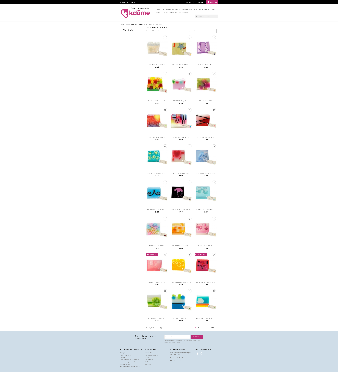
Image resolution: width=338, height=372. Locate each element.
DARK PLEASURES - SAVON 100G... (181, 209)
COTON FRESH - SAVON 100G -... (156, 173)
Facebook (197, 354)
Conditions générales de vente (129, 359)
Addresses (148, 362)
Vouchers (148, 364)
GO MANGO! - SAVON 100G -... (181, 246)
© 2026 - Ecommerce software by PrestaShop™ (169, 370)
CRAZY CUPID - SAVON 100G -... (181, 173)
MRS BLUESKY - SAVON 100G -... (205, 318)
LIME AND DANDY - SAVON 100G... (156, 318)
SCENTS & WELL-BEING (207, 9)
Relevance (204, 31)
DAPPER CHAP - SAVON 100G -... (156, 209)
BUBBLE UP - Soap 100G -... (206, 101)
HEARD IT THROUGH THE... (205, 246)
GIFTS (158, 13)
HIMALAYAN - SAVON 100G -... (156, 282)
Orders (147, 357)
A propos (123, 353)
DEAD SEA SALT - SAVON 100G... (205, 209)
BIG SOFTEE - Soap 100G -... (181, 101)
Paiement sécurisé (125, 355)
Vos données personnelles (128, 362)
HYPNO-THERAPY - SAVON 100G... (205, 282)
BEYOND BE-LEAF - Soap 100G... (157, 101)
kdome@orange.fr (181, 361)
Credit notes (149, 359)
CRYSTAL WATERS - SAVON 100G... (206, 173)
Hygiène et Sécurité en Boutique (130, 366)
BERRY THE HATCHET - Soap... (206, 65)
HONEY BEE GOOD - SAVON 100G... (181, 282)
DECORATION (187, 9)
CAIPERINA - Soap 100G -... (157, 137)
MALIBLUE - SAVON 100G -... (181, 318)
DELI (195, 9)
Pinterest (201, 354)
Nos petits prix (184, 13)
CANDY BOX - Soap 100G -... (181, 137)
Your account (151, 350)
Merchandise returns (151, 355)
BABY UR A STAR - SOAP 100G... (157, 65)
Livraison (122, 357)
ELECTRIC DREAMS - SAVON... (157, 246)
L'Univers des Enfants (169, 13)
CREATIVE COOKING (173, 9)
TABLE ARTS (160, 9)
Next (213, 328)
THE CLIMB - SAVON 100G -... (205, 137)
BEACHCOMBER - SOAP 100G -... (181, 65)
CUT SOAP (128, 29)
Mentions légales (125, 364)
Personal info (149, 353)
